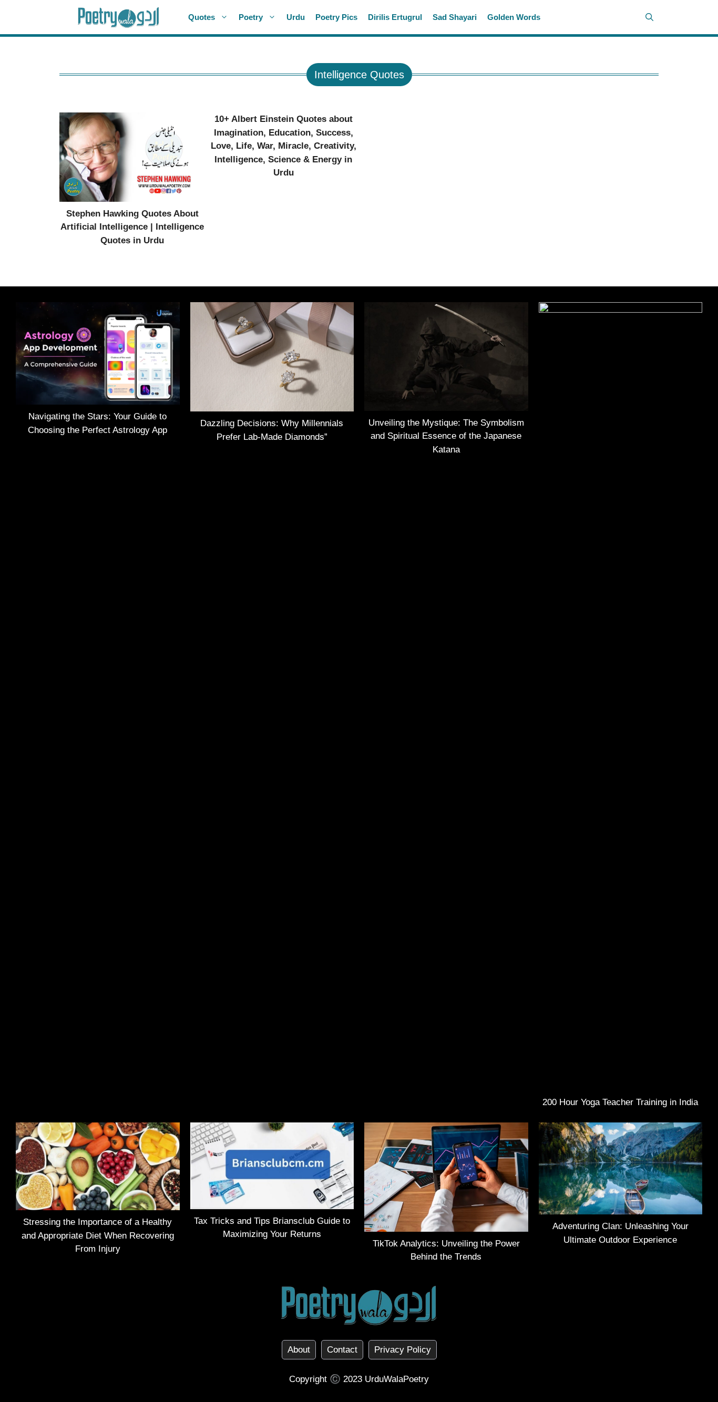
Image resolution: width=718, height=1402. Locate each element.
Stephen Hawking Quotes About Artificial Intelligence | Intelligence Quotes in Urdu (132, 227)
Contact (342, 1350)
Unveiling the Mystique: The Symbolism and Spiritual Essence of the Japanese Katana (446, 436)
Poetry (251, 17)
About (299, 1350)
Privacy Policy (402, 1350)
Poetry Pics (336, 17)
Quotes (201, 17)
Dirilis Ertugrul (395, 17)
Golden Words (513, 17)
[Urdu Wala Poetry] (118, 17)
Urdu (295, 17)
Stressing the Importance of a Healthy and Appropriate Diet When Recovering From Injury (98, 1235)
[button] (649, 17)
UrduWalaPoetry (397, 1379)
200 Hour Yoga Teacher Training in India (620, 1102)
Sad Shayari (455, 17)
